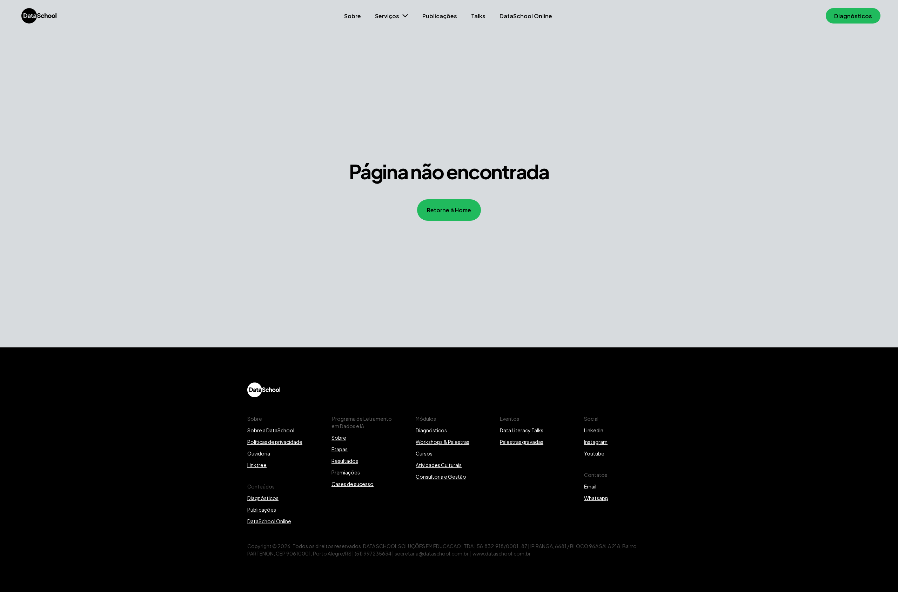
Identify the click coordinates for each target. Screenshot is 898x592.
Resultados (344, 461)
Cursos (424, 453)
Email (590, 486)
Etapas (339, 449)
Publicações (439, 15)
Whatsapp (596, 498)
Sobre (352, 15)
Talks (478, 15)
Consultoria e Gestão (441, 476)
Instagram (596, 442)
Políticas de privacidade (274, 442)
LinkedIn (593, 430)
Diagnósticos (263, 498)
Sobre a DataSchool (270, 430)
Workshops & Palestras (442, 442)
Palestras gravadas (521, 442)
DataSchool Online (526, 15)
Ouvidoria (258, 453)
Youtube (594, 453)
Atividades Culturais (439, 465)
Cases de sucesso (352, 484)
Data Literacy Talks (521, 430)
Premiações (345, 472)
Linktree (257, 465)
